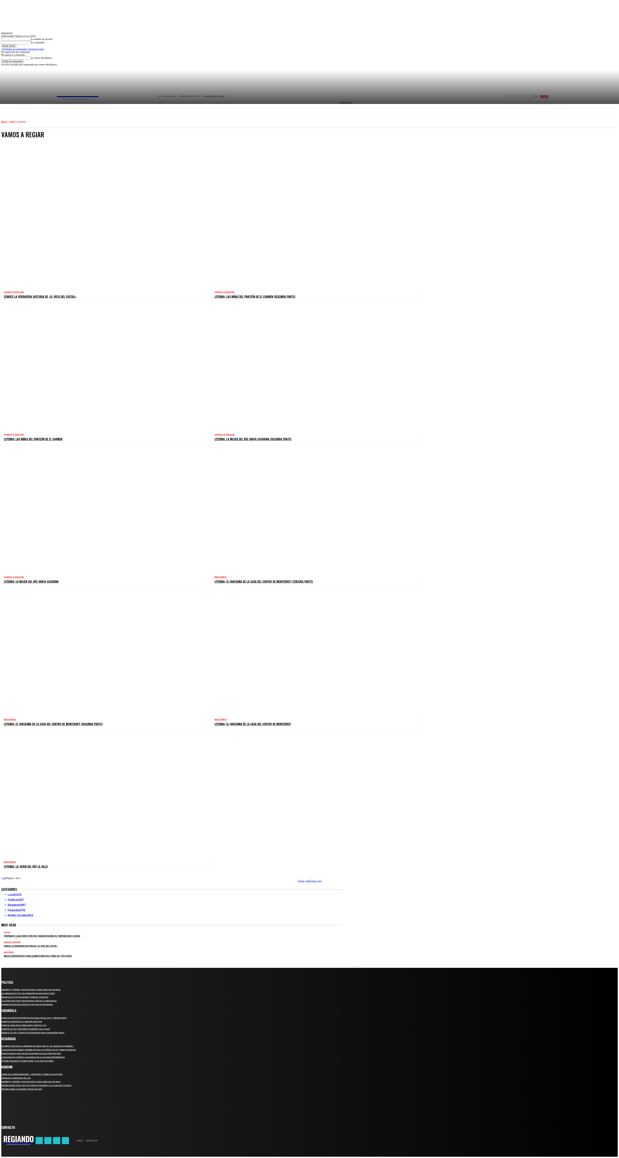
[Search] (535, 96)
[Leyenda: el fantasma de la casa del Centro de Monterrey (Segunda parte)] (104, 653)
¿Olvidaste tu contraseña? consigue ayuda (22, 49)
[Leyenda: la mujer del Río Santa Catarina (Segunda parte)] (315, 368)
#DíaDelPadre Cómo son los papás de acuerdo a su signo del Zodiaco (36, 1086)
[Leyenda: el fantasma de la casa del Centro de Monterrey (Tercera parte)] (315, 510)
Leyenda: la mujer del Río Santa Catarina (31, 581)
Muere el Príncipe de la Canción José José (21, 1022)
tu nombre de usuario (42, 39)
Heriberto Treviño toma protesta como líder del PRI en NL (31, 990)
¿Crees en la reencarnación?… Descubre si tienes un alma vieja (32, 1074)
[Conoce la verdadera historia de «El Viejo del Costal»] (104, 225)
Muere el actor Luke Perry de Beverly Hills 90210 (25, 1029)
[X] (56, 1140)
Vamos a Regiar (14, 292)
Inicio (4, 121)
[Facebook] (39, 1140)
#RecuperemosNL (19, 145)
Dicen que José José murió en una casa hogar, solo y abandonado (34, 1018)
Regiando (221, 577)
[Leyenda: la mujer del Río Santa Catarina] (104, 510)
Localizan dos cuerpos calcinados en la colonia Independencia (33, 1057)
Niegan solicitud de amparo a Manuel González (24, 997)
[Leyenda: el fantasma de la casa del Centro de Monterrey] (315, 653)
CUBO (13, 148)
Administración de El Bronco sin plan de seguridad (27, 1005)
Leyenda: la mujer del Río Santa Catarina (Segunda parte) (253, 439)
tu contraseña (37, 42)
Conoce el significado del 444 (16, 1078)
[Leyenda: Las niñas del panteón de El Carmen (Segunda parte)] (315, 225)
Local (7, 932)
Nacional (9, 952)
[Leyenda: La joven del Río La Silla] (104, 795)
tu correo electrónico (41, 58)
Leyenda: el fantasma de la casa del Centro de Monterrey (253, 724)
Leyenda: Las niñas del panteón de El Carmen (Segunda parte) (255, 296)
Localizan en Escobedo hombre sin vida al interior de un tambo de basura (38, 1050)
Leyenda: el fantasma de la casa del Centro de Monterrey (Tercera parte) (264, 581)
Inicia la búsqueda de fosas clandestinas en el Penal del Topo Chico (38, 956)
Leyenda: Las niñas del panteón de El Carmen (33, 439)
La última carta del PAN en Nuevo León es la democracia (29, 1001)
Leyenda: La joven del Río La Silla (26, 866)
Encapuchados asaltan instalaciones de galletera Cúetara (31, 1054)
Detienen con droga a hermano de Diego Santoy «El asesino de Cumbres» (37, 1046)
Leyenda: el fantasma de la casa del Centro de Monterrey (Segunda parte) (53, 724)
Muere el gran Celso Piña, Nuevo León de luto (23, 1025)
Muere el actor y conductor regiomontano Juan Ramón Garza (32, 1033)
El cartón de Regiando (22, 151)
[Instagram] (47, 1140)
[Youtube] (65, 1140)
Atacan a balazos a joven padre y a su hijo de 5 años (27, 1061)
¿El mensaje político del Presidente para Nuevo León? (28, 993)
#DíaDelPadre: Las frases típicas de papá (21, 1089)
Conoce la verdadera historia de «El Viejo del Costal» (40, 296)
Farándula (16, 157)
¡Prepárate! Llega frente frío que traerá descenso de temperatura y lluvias (42, 936)
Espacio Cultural (19, 154)
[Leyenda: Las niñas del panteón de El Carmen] (104, 368)
